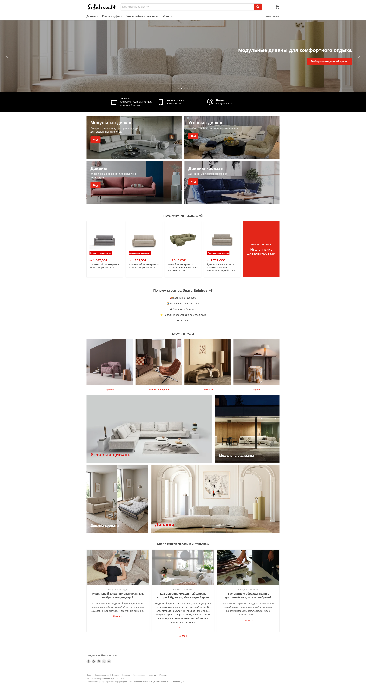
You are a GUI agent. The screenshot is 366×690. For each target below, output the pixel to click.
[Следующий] (358, 56)
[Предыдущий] (8, 56)
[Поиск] (258, 7)
